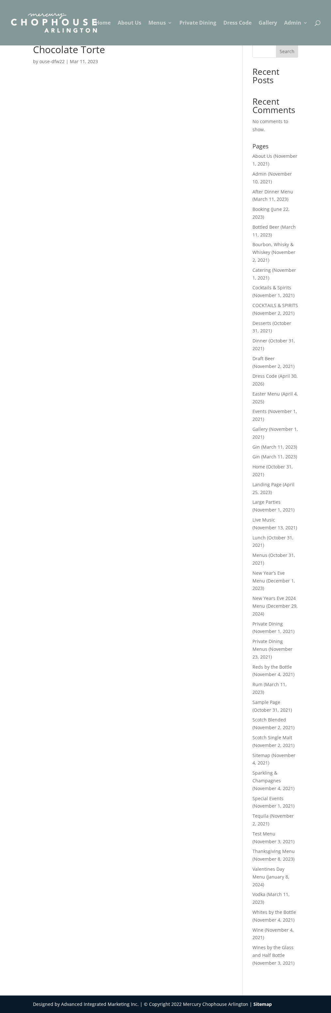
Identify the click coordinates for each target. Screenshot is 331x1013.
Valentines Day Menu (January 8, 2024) (270, 877)
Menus (157, 23)
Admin (292, 23)
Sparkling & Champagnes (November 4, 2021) (273, 780)
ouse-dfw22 (52, 61)
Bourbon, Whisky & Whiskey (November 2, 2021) (273, 252)
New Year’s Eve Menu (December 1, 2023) (273, 581)
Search (287, 51)
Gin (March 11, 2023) (274, 447)
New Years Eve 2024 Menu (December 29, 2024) (275, 606)
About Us (129, 23)
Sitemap (262, 1004)
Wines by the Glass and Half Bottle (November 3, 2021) (273, 955)
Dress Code (237, 23)
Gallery (268, 23)
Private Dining (197, 23)
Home (103, 23)
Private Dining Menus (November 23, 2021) (272, 649)
